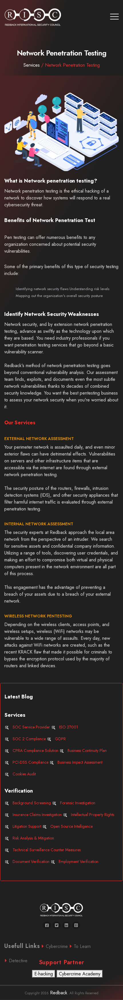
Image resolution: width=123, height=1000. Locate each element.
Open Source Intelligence (71, 826)
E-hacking (43, 974)
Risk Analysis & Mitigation (33, 838)
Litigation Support (27, 826)
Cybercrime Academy (79, 974)
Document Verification (31, 861)
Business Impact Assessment (79, 762)
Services (61, 65)
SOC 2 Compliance (29, 739)
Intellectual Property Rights (92, 814)
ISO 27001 (68, 727)
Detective (18, 960)
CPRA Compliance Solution (35, 750)
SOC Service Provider (31, 727)
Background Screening (32, 803)
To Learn (82, 946)
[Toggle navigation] (114, 16)
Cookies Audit (24, 774)
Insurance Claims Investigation (37, 814)
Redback (58, 992)
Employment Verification (78, 861)
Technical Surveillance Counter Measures (47, 850)
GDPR (60, 739)
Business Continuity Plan (87, 750)
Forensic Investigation (77, 803)
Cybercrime (57, 946)
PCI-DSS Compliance (30, 762)
